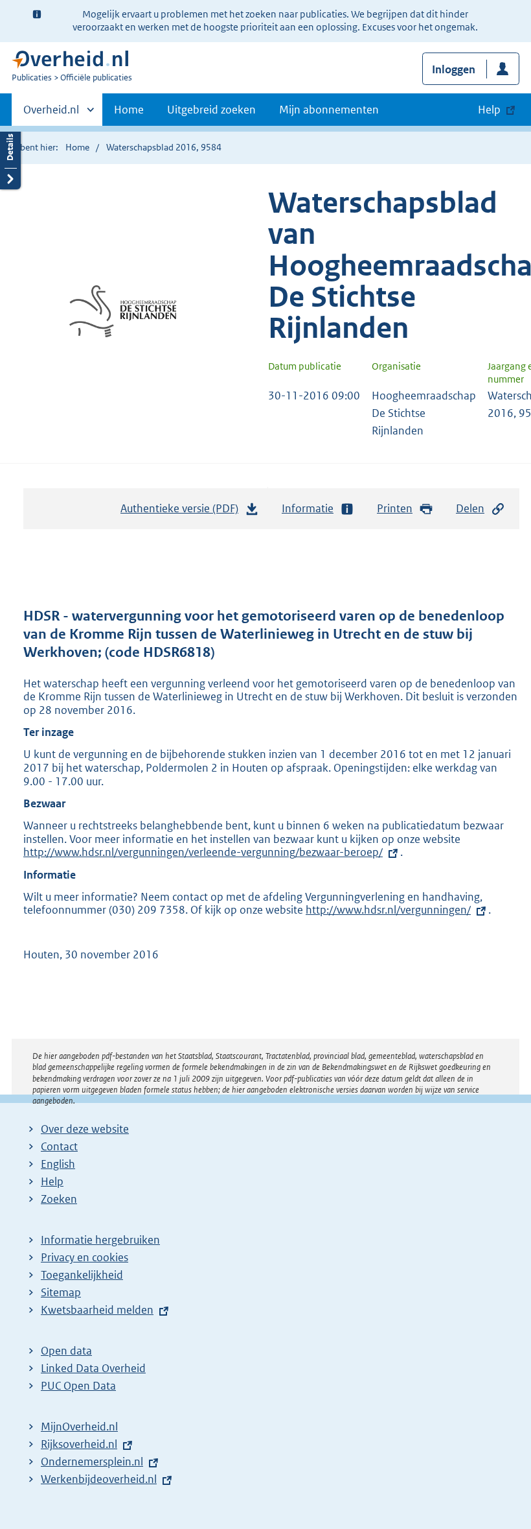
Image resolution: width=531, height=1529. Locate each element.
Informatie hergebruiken (100, 1240)
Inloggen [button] (453, 69)
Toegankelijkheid (82, 1275)
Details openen (10, 157)
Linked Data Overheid (93, 1368)
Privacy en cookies (84, 1257)
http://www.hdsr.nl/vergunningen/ (388, 910)
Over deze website (85, 1129)
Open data (66, 1351)
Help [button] (489, 109)
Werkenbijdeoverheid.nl (99, 1479)
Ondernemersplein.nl (92, 1461)
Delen (470, 508)
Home (129, 109)
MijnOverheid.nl (79, 1426)
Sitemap (61, 1292)
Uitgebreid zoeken (211, 109)
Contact (59, 1146)
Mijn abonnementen (329, 109)
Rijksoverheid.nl (79, 1444)
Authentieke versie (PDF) (182, 512)
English (58, 1164)
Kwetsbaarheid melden (97, 1310)
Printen (394, 508)
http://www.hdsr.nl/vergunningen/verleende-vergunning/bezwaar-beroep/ (203, 852)
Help (52, 1181)
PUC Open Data (78, 1386)
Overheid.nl (51, 114)
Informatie (307, 508)
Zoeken (59, 1199)
